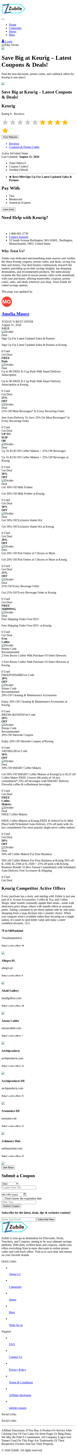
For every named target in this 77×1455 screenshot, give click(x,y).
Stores (12, 31)
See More (8, 1167)
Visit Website (10, 137)
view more (8, 209)
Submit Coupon (11, 1206)
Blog (12, 34)
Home (12, 24)
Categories (15, 28)
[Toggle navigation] (2, 19)
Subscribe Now (46, 1219)
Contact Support (18, 237)
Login (8, 41)
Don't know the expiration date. (23, 1198)
